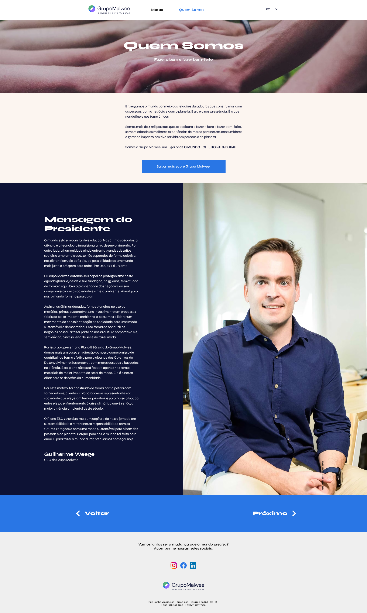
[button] (157, 10)
